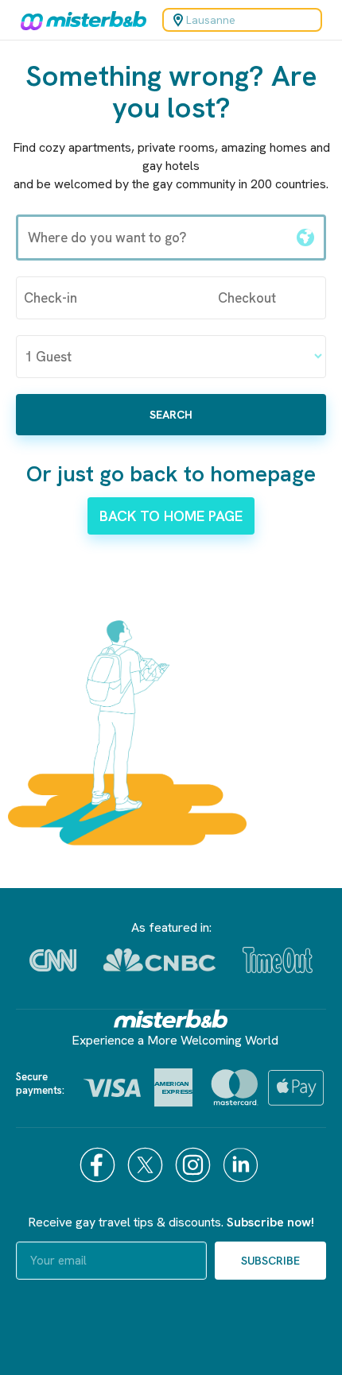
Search (171, 414)
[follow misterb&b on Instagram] (195, 1165)
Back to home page (171, 516)
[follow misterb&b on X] (147, 1165)
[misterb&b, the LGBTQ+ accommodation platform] (79, 20)
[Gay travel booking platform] (171, 1019)
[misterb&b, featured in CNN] (52, 960)
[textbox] (153, 237)
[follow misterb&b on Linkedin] (242, 1165)
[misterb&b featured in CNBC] (159, 959)
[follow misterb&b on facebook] (99, 1165)
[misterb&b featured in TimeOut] (278, 960)
